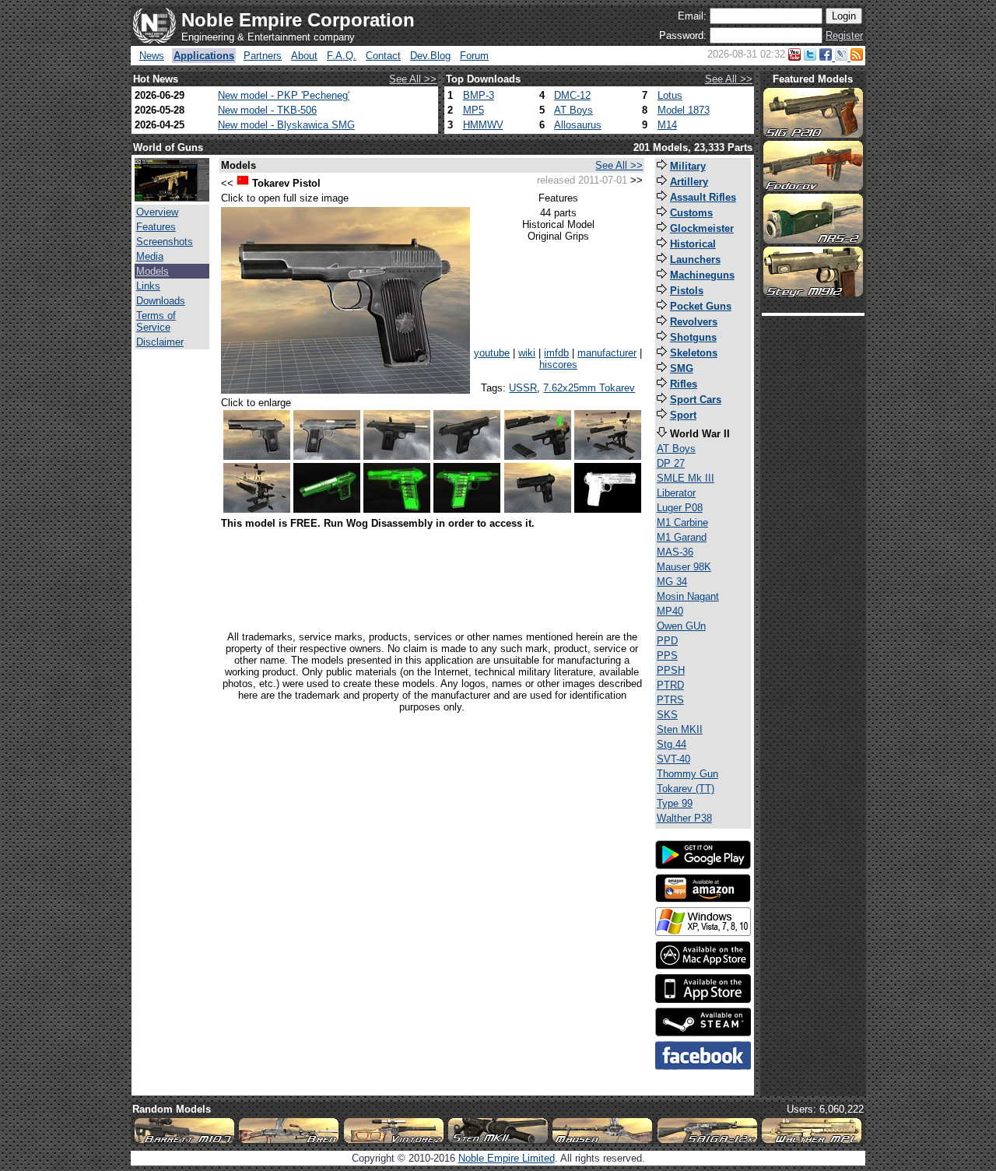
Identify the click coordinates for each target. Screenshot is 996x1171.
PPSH (671, 670)
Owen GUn (681, 626)
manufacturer (607, 353)
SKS (667, 714)
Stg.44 (671, 744)
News (151, 55)
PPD (667, 641)
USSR (523, 388)
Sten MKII (680, 729)
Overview (157, 212)
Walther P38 (684, 818)
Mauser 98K (684, 567)
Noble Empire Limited (506, 1158)
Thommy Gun (687, 774)
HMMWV (483, 125)
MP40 (670, 611)
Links (148, 286)
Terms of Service (156, 321)
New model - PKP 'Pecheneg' (283, 95)
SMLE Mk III (685, 478)
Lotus (670, 95)
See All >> (413, 79)
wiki (526, 353)
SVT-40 (673, 759)
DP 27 (671, 463)
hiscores (558, 364)
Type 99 (675, 803)
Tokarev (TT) (685, 788)
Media (149, 256)
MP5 (473, 110)
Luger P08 (680, 508)
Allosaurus (577, 125)
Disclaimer (160, 342)
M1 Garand (682, 537)
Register (844, 35)
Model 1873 (684, 110)
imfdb (556, 353)
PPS (667, 655)
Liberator (676, 493)
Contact (383, 55)
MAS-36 (675, 552)
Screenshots (164, 241)
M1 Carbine (682, 522)
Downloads (160, 301)
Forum (474, 55)
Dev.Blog (430, 55)
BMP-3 (478, 95)
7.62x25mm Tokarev (589, 388)
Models (152, 271)
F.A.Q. (341, 55)
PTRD (670, 685)
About (304, 55)
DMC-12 (572, 95)
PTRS (670, 700)
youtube (492, 353)
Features (156, 227)
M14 (667, 125)
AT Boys (573, 110)
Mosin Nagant (688, 596)
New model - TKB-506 (267, 110)
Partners (263, 55)
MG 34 (672, 581)
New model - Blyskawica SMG (286, 125)
